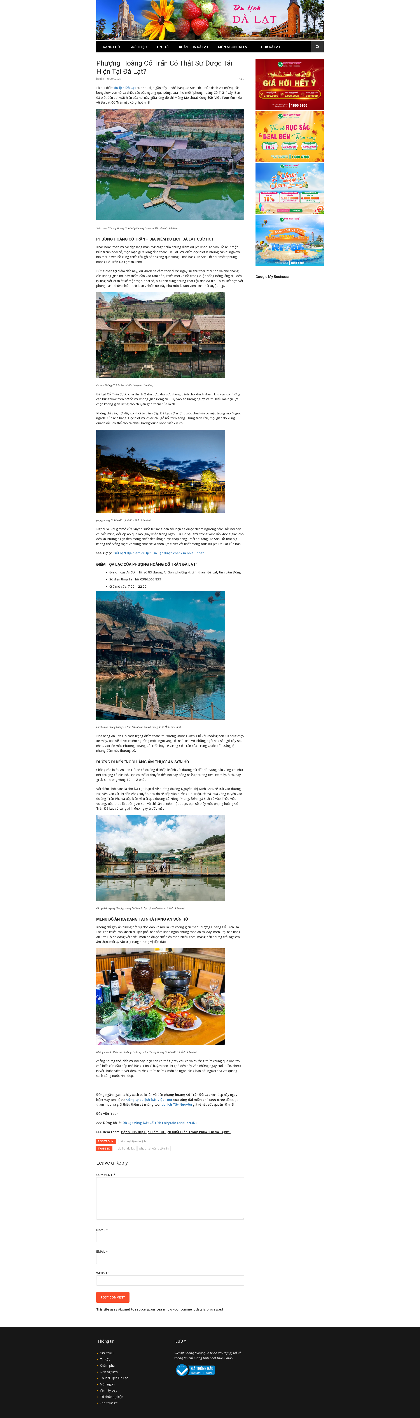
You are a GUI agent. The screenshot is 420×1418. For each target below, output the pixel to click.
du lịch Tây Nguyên (177, 1104)
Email (102, 1251)
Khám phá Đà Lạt (193, 47)
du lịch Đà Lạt (125, 87)
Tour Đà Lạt (269, 47)
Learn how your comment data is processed (189, 1309)
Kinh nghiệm (109, 1372)
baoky (100, 79)
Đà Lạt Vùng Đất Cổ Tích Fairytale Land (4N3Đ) (159, 1122)
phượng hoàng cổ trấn (154, 1148)
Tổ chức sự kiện (111, 1396)
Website (102, 1273)
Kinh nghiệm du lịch (133, 1141)
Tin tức (163, 47)
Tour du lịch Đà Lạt (114, 1378)
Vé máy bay (108, 1390)
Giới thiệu (138, 47)
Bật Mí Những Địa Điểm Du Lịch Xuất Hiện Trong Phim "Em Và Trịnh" (176, 1132)
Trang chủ (110, 47)
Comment (105, 1175)
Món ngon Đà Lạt (233, 47)
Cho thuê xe (109, 1403)
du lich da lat (126, 1148)
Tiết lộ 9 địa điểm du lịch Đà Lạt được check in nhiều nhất (158, 553)
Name (102, 1230)
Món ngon (107, 1384)
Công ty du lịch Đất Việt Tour (149, 1099)
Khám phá (107, 1365)
